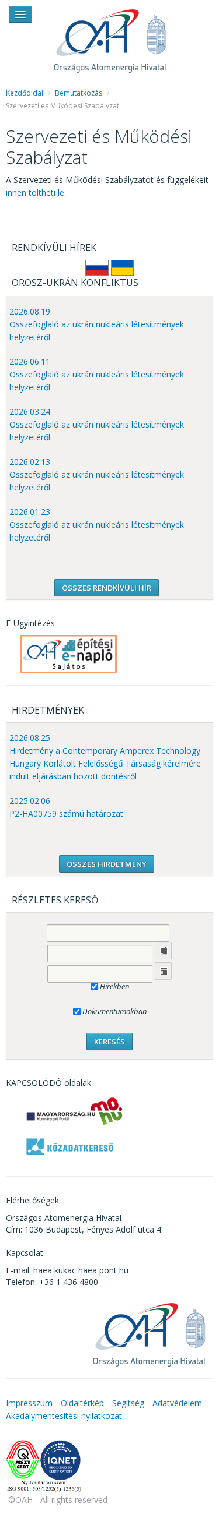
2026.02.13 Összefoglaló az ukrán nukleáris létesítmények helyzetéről (96, 474)
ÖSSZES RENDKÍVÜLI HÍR (106, 588)
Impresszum (29, 1402)
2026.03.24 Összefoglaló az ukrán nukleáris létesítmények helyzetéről (96, 424)
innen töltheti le (35, 192)
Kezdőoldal (24, 93)
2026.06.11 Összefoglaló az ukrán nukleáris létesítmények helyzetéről (96, 374)
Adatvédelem (177, 1402)
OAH (109, 36)
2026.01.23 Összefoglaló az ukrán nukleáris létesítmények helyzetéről (96, 524)
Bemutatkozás (78, 93)
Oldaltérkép (82, 1402)
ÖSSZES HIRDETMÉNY (107, 864)
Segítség (128, 1402)
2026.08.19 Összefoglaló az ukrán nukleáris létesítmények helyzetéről (96, 324)
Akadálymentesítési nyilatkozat (64, 1415)
